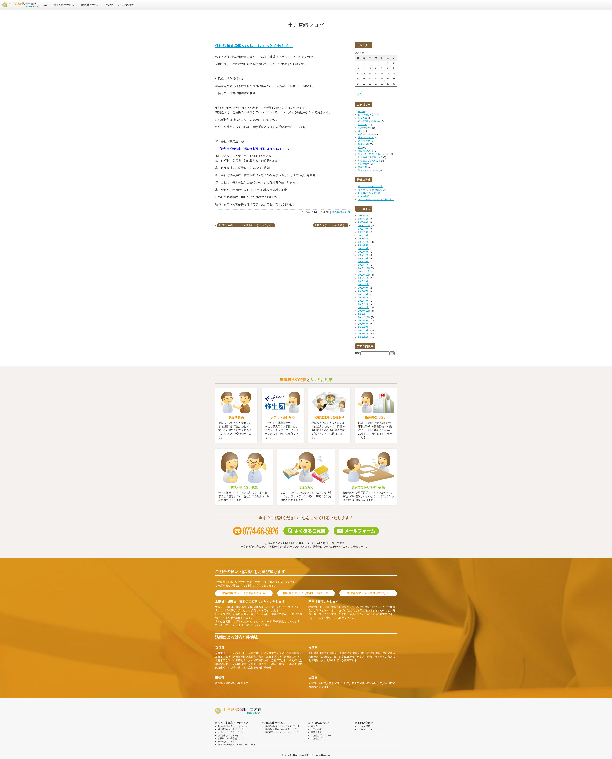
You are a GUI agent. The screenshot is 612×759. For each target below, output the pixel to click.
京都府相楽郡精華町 (259, 667)
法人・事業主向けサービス (59, 4)
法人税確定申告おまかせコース (232, 726)
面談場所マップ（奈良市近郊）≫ (368, 593)
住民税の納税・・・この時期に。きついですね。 (246, 225)
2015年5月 (363, 297)
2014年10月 (364, 317)
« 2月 (359, 94)
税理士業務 (363, 164)
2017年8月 (363, 252)
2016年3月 (363, 281)
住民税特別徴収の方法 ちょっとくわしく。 (254, 46)
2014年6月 (363, 330)
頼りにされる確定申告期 (370, 186)
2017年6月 (363, 258)
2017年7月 (363, 255)
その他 (109, 4)
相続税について (366, 150)
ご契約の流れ (317, 729)
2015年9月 (363, 288)
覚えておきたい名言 (368, 170)
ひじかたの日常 (366, 114)
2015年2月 (363, 304)
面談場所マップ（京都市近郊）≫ (243, 593)
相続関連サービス (89, 4)
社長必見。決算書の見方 (370, 157)
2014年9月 (363, 320)
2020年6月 (363, 219)
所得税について (366, 134)
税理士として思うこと (369, 160)
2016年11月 (364, 271)
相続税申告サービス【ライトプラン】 (282, 726)
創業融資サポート (226, 741)
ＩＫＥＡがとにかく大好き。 (330, 225)
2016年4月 (363, 278)
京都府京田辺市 (257, 664)
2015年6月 (363, 294)
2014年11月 (364, 314)
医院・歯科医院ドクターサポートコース (236, 744)
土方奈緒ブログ (318, 738)
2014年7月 (363, 327)
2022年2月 (363, 215)
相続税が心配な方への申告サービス (281, 729)
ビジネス (362, 118)
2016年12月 (364, 268)
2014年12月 (364, 310)
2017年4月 (363, 265)
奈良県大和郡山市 (359, 653)
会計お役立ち (365, 128)
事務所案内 (316, 732)
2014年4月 (363, 337)
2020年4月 (363, 222)
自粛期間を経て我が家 (369, 193)
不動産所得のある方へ (369, 121)
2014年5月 (363, 333)
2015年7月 (363, 291)
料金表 (314, 726)
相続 (360, 147)
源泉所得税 (363, 144)
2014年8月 (363, 324)
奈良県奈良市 (316, 653)
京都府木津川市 (237, 667)
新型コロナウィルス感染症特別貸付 (376, 199)
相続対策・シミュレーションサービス (282, 732)
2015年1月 (363, 307)
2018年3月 (363, 248)
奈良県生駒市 (364, 656)
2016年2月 (363, 284)
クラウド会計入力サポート (230, 732)
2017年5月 (363, 261)
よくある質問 (364, 726)
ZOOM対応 (363, 196)
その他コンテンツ (321, 722)
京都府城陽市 (238, 664)
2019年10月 (364, 225)
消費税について (366, 141)
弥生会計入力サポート (228, 735)
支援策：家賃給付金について (372, 190)
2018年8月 (363, 238)
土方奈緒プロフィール (321, 735)
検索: (357, 353)
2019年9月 (363, 229)
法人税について (366, 137)
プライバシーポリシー (368, 729)
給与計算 (345, 212)
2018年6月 (363, 245)
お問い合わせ (126, 4)
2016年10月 (364, 274)
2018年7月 (363, 242)
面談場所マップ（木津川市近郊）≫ (306, 593)
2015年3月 (363, 301)
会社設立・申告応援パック (230, 738)
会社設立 (362, 124)
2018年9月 (363, 235)
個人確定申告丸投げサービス (231, 729)
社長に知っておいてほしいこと (373, 154)
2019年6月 (363, 232)
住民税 (335, 212)
